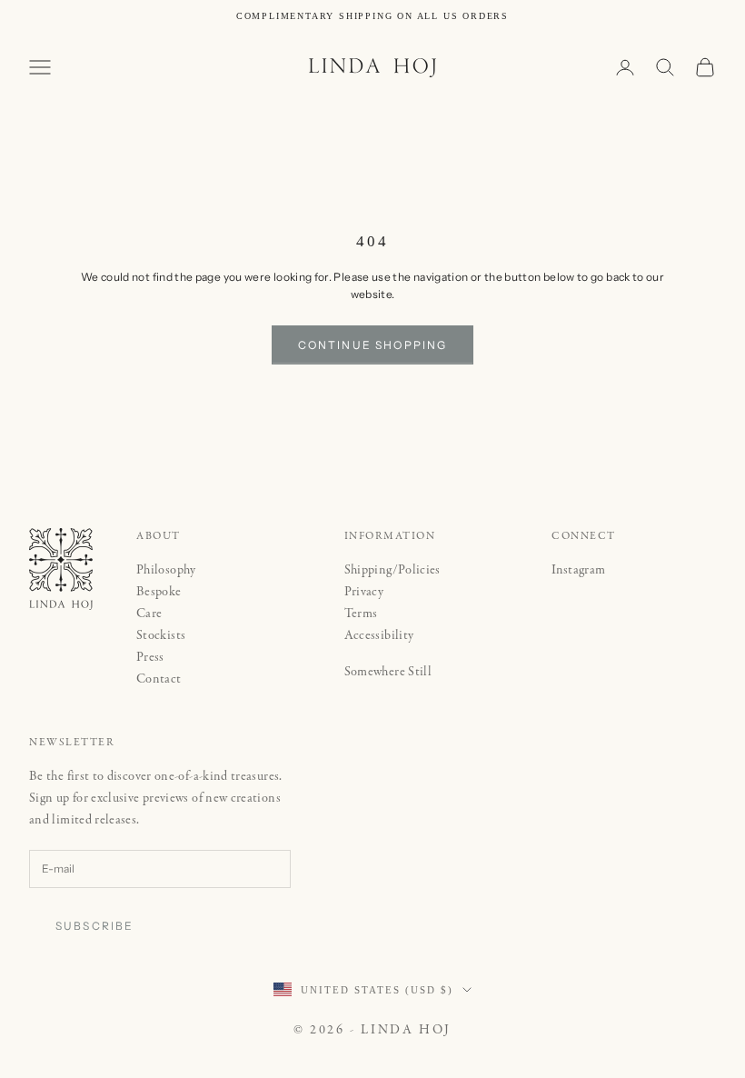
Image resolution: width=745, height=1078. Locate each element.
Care (149, 613)
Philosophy (166, 570)
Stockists (160, 635)
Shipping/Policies (392, 570)
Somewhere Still (388, 672)
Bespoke (159, 592)
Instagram (578, 570)
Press (150, 657)
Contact (159, 679)
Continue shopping (373, 345)
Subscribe (94, 926)
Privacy (364, 592)
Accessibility (379, 635)
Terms (361, 613)
